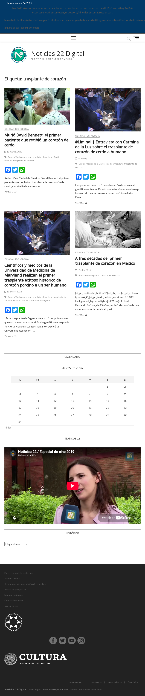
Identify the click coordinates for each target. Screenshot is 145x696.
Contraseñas (96, 682)
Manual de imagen (14, 594)
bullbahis (23, 20)
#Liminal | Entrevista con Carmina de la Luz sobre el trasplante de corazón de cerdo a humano (107, 146)
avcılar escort (59, 8)
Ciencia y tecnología (16, 129)
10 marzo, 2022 (14, 151)
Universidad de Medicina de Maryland (31, 300)
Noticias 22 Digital (57, 53)
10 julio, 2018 (84, 270)
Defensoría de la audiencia (18, 572)
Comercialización (13, 600)
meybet (60, 20)
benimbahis (11, 20)
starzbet (33, 20)
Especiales (133, 682)
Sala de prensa (12, 578)
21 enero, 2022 (84, 158)
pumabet (70, 20)
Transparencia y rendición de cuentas (25, 583)
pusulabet (106, 20)
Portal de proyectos (15, 589)
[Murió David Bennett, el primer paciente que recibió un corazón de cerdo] (37, 106)
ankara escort (12, 27)
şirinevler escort (86, 12)
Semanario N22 (115, 682)
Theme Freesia (48, 689)
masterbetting (92, 20)
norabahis (131, 20)
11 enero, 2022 (14, 291)
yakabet (79, 20)
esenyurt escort (42, 8)
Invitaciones (11, 605)
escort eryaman (30, 27)
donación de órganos (89, 275)
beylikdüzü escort (22, 8)
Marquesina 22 (76, 682)
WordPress (62, 689)
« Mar (7, 427)
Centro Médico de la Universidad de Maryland (30, 157)
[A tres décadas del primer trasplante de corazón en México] (108, 229)
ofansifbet (118, 20)
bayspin (42, 20)
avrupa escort (104, 12)
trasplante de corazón (23, 160)
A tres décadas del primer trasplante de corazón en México (105, 260)
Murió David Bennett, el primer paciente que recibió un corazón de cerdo (36, 139)
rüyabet (51, 20)
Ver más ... (12, 192)
